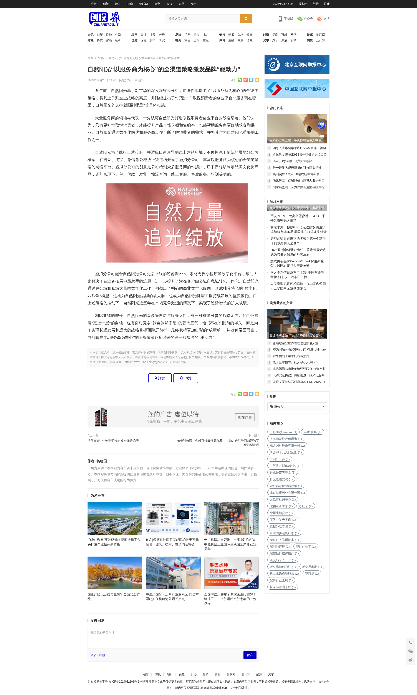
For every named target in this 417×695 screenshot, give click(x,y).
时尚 (266, 35)
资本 (266, 40)
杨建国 (101, 461)
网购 (240, 40)
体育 (222, 40)
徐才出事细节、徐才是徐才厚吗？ (295, 362)
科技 (100, 40)
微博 (327, 18)
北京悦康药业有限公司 (287, 492)
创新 (106, 3)
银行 (222, 35)
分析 (93, 3)
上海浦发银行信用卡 (286, 439)
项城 (293, 40)
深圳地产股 (280, 546)
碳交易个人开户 (283, 560)
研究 (157, 3)
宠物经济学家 (281, 506)
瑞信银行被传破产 (284, 553)
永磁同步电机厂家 (284, 533)
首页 (90, 58)
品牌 (178, 35)
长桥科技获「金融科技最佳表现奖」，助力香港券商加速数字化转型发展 (218, 443)
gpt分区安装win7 (283, 432)
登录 (316, 3)
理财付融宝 (306, 546)
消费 (187, 35)
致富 (250, 35)
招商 (130, 3)
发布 (250, 655)
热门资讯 (276, 108)
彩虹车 (306, 506)
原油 (284, 40)
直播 (231, 40)
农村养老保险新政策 (286, 486)
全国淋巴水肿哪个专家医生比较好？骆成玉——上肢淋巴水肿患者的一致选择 (230, 598)
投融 (109, 35)
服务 (197, 35)
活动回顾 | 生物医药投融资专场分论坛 (113, 440)
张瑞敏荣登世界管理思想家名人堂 (295, 343)
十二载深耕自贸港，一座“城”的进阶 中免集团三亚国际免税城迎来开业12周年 (230, 544)
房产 (153, 40)
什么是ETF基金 (283, 472)
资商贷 (312, 573)
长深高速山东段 (283, 587)
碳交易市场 (312, 567)
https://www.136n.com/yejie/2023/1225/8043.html (155, 362)
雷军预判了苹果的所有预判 (291, 356)
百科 (284, 35)
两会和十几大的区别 (286, 452)
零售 (187, 40)
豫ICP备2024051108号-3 (124, 681)
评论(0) (138, 80)
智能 (109, 40)
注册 (327, 3)
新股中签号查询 (283, 519)
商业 (144, 35)
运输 (197, 40)
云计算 (320, 40)
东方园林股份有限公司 (287, 445)
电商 (178, 40)
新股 (231, 35)
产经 (162, 35)
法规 (250, 40)
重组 (206, 40)
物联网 (143, 3)
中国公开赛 (280, 459)
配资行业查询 (281, 580)
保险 (144, 40)
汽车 (275, 40)
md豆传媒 (312, 432)
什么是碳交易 (281, 479)
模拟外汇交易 (281, 526)
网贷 (293, 35)
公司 (118, 35)
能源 (259, 674)
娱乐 (310, 35)
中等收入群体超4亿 (285, 465)
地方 (118, 3)
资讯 (181, 3)
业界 (153, 35)
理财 (134, 40)
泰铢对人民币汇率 (284, 540)
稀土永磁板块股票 (284, 573)
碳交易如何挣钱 (283, 567)
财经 (91, 40)
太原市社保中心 (283, 499)
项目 (194, 3)
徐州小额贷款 (281, 513)
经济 (169, 3)
